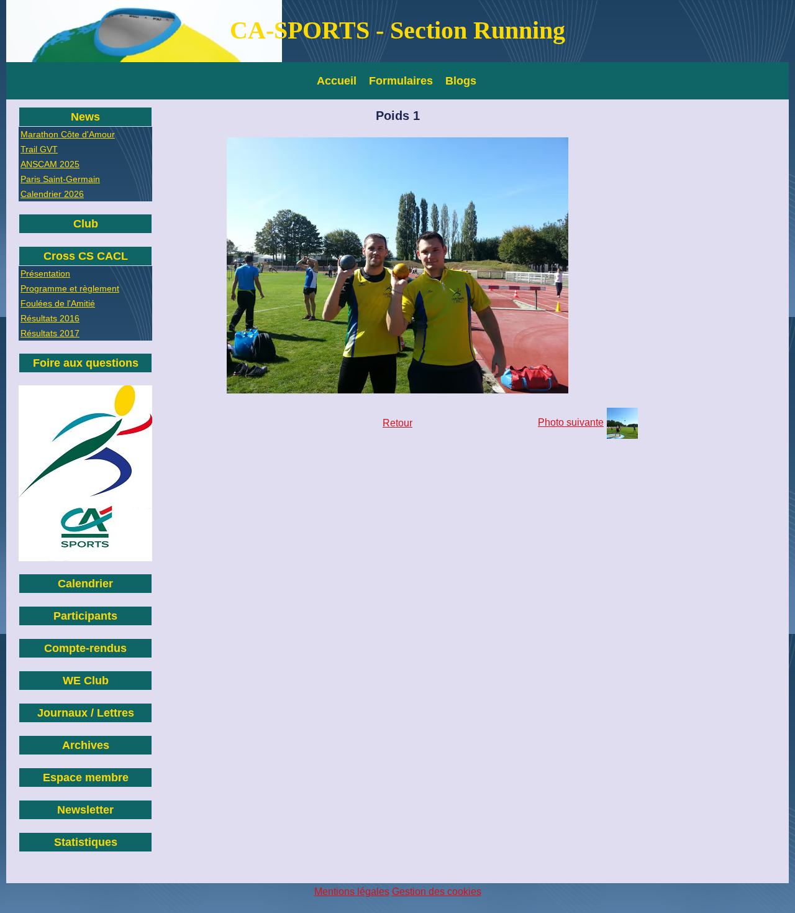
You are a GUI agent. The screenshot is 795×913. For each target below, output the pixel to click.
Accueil (337, 81)
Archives (85, 745)
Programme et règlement (69, 288)
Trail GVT (39, 149)
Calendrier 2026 (52, 194)
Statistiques (85, 842)
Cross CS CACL (85, 256)
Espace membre (86, 777)
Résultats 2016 (50, 318)
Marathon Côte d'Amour (67, 134)
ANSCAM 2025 (50, 164)
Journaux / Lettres (85, 713)
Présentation (45, 273)
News (85, 117)
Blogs (460, 81)
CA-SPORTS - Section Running (397, 30)
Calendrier (85, 583)
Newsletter (85, 810)
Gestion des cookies (436, 891)
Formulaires (401, 81)
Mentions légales (351, 891)
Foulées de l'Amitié (57, 303)
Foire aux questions (86, 363)
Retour (397, 423)
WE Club (86, 680)
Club (85, 224)
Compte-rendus (85, 648)
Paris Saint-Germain (60, 179)
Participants (85, 616)
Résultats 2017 (50, 333)
